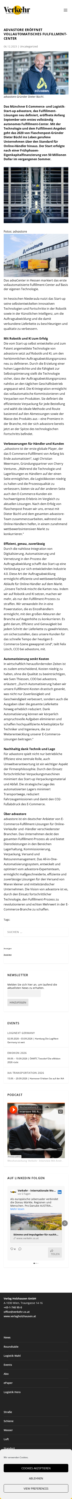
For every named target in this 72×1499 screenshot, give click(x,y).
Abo (6, 1374)
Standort (9, 1448)
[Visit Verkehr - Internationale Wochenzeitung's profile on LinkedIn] (13, 1192)
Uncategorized (29, 46)
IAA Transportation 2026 (25, 1073)
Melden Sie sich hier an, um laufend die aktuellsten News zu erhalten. (32, 986)
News (7, 1337)
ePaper (8, 1383)
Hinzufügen (18, 1002)
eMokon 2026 (17, 1053)
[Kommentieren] (19, 1252)
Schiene (8, 1421)
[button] (7, 1223)
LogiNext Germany (21, 1033)
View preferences (36, 1488)
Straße (8, 1412)
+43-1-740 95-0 (13, 1307)
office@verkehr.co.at (17, 1312)
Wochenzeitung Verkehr (22, 1160)
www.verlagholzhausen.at (20, 1316)
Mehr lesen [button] (17, 1209)
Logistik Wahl (12, 1355)
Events (8, 1364)
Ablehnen (36, 1478)
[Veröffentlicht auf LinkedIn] (59, 1192)
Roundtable (11, 1346)
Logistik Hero (12, 1392)
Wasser (8, 1430)
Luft (6, 1439)
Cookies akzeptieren (36, 1468)
